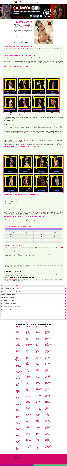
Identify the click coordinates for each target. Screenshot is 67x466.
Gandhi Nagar (18, 436)
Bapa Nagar (17, 365)
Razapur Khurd (47, 332)
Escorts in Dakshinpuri (21, 48)
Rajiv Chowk (37, 446)
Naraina (36, 372)
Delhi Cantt (17, 417)
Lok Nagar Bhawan (29, 440)
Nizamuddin (37, 397)
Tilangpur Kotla (47, 409)
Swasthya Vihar (47, 403)
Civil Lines (17, 403)
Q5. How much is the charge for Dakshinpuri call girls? (8, 300)
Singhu (46, 383)
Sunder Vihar (47, 401)
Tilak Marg (47, 407)
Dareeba (17, 409)
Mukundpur (37, 358)
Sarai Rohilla (47, 353)
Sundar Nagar (47, 400)
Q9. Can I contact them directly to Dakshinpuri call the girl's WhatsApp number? (12, 312)
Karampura (27, 401)
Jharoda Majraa (28, 377)
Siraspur (46, 384)
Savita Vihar (47, 362)
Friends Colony (18, 434)
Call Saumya (16, 465)
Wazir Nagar (47, 439)
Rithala (46, 333)
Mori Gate (37, 353)
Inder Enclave (28, 353)
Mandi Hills (37, 334)
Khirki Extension (28, 414)
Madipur (27, 446)
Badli (16, 356)
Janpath (27, 369)
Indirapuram (28, 358)
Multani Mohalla (38, 359)
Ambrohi (17, 337)
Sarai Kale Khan (47, 352)
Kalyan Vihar (28, 394)
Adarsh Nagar (18, 326)
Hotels (45, 2)
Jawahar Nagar (28, 371)
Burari (17, 385)
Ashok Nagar (18, 346)
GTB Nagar (27, 332)
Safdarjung (47, 343)
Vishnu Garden (47, 435)
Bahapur (17, 357)
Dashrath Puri (18, 411)
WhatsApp (50, 465)
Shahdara (47, 369)
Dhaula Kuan (18, 422)
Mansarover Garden (38, 340)
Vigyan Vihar (47, 427)
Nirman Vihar (37, 396)
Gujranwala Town (28, 334)
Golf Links (17, 449)
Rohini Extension (48, 337)
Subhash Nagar (47, 395)
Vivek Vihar (47, 438)
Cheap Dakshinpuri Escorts (41, 212)
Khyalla (27, 416)
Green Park (27, 331)
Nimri (36, 391)
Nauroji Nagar (37, 377)
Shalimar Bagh (47, 375)
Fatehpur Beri (18, 431)
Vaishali (46, 422)
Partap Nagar (37, 413)
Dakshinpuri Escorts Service (37, 219)
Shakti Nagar (47, 371)
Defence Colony (18, 415)
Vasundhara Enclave (48, 426)
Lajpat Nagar (28, 428)
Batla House (17, 367)
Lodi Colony (27, 439)
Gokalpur (17, 446)
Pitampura (37, 420)
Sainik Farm (47, 346)
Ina (26, 352)
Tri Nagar (46, 413)
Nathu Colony (37, 376)
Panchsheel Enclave (38, 409)
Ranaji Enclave (47, 326)
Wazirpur (46, 441)
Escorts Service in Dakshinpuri (24, 140)
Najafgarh (37, 364)
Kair (26, 388)
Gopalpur (17, 450)
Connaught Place (18, 404)
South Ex (46, 390)
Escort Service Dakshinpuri (18, 268)
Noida (36, 394)
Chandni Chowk (18, 392)
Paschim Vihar (37, 414)
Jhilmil (27, 378)
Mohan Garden (37, 352)
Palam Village (37, 408)
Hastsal (27, 346)
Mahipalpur (37, 326)
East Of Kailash (18, 428)
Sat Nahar (47, 358)
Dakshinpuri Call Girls (12, 279)
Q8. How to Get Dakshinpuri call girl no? (6, 309)
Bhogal (17, 377)
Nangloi (36, 371)
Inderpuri (27, 356)
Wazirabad (47, 440)
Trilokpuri (47, 414)
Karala (27, 400)
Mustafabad (37, 363)
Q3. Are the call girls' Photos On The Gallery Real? (8, 294)
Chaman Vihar (18, 389)
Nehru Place (37, 384)
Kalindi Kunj (27, 390)
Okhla (36, 402)
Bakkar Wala (18, 360)
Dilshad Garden (18, 423)
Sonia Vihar (47, 388)
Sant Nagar (47, 351)
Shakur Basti (47, 372)
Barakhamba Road (18, 366)
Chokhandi (17, 402)
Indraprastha (28, 359)
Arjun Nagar (18, 343)
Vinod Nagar (47, 433)
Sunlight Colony (48, 402)
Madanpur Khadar (28, 445)
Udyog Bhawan (47, 419)
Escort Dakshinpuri (20, 259)
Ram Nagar (37, 449)
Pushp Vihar (37, 429)
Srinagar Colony (48, 394)
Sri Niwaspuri (47, 391)
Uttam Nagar (47, 421)
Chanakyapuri (18, 390)
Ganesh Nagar (18, 437)
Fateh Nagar (18, 430)
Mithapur (36, 350)
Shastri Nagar (47, 377)
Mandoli (36, 337)
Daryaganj (17, 410)
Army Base (17, 344)
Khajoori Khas (28, 409)
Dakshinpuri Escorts (26, 25)
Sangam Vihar (47, 350)
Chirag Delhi (18, 397)
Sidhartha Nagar (48, 382)
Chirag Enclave (18, 398)
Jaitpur (27, 363)
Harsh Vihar (27, 345)
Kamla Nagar (28, 396)
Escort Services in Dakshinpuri (7, 58)
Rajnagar (36, 447)
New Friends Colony (38, 388)
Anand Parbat (18, 340)
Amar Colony (18, 334)
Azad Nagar (17, 351)
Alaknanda (17, 331)
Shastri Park (47, 378)
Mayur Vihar (37, 346)
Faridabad (17, 429)
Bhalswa (17, 373)
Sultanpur (47, 397)
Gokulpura (17, 447)
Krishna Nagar (28, 426)
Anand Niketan (18, 339)
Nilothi (36, 390)
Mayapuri (37, 345)
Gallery (36, 2)
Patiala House (37, 416)
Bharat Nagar (18, 374)
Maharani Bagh (28, 448)
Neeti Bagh (37, 382)
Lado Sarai (27, 427)
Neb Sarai (37, 381)
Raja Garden (37, 440)
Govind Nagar (28, 326)
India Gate (27, 357)
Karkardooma (28, 403)
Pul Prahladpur (37, 427)
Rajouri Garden (37, 448)
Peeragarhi (37, 419)
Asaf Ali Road (18, 345)
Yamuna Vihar (47, 446)
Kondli (27, 421)
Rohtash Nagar (47, 338)
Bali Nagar (17, 364)
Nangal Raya (37, 369)
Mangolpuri (37, 339)
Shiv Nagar (47, 381)
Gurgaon (27, 338)
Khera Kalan (27, 413)
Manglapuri (37, 338)
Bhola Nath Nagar (18, 378)
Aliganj (17, 332)
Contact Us (50, 2)
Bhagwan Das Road (19, 371)
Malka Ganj (37, 331)
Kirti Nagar (27, 419)
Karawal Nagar (28, 402)
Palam (36, 407)
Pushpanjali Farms (38, 433)
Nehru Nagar (37, 383)
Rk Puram (47, 334)
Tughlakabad (47, 415)
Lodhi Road (27, 438)
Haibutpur (27, 339)
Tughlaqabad (47, 416)
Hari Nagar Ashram (29, 344)
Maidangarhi (37, 327)
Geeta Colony (18, 441)
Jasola (26, 370)
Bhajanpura (17, 372)
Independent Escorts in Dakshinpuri (22, 132)
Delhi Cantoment (18, 416)
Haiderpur (27, 340)
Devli (16, 421)
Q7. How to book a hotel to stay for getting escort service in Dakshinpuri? (11, 306)
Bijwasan (17, 379)
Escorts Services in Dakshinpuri (36, 199)
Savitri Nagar (47, 363)
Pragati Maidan (37, 422)
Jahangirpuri (28, 362)
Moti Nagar (37, 356)
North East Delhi (38, 400)
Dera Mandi (17, 418)
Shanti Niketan (47, 376)
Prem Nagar (37, 426)
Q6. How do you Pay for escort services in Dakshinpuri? (8, 303)
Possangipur (37, 421)
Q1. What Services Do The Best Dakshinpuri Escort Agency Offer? (10, 288)
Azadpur (17, 352)
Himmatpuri (27, 350)
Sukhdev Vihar (47, 396)
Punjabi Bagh (37, 428)
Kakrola (27, 389)
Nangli (36, 370)
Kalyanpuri (27, 395)
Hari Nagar (27, 343)
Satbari (46, 359)
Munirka (36, 362)
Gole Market (17, 448)
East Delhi (17, 427)
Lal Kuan (27, 432)
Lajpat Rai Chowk (28, 429)
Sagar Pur (47, 345)
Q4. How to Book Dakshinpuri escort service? (7, 297)
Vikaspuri (46, 432)
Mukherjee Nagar (38, 357)
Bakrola (17, 361)
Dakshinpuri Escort (7, 148)
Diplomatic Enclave (19, 424)
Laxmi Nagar (28, 434)
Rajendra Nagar (38, 441)
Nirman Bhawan (38, 395)
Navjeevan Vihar (38, 378)
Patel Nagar (37, 415)
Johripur (27, 382)
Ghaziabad (47, 451)
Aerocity (17, 327)
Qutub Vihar (37, 435)
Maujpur (36, 344)
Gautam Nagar (18, 440)
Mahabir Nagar (28, 447)
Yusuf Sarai (47, 448)
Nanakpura (37, 365)
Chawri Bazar (18, 393)
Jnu (26, 381)
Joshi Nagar (27, 384)
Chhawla (17, 396)
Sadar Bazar (47, 340)
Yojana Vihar (47, 447)
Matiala (36, 343)
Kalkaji (27, 391)
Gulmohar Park (28, 337)
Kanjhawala (27, 397)
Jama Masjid (27, 364)
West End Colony (48, 445)
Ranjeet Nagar (47, 331)
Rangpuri (46, 327)
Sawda (46, 364)
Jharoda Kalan (28, 376)
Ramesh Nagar (37, 450)
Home (32, 2)
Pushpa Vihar (37, 432)
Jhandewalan (28, 375)
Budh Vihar (17, 384)
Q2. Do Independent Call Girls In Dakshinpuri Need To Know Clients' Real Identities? (12, 291)
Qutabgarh (37, 434)
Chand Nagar (18, 391)
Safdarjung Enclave (48, 344)
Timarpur (46, 410)
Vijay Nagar (47, 428)
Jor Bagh (27, 383)
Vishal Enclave (47, 434)
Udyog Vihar (47, 420)
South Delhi (47, 389)
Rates (41, 2)
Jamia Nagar (27, 365)
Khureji (27, 415)
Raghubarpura (37, 438)
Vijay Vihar (47, 429)
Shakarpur (47, 370)
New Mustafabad (38, 389)
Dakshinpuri (18, 408)
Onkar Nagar (37, 403)
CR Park (17, 405)
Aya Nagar (17, 350)
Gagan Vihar (18, 435)
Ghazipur (17, 442)
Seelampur (47, 365)
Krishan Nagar (28, 422)
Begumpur (17, 370)
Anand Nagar (18, 338)
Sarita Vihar (47, 356)
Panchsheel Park (38, 410)
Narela (36, 375)
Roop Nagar (47, 339)
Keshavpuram (28, 408)
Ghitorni (17, 443)
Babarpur (17, 353)
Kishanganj (27, 420)
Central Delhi (18, 386)
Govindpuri (27, 327)
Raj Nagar (37, 439)
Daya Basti (17, 412)
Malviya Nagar (37, 332)
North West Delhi (38, 401)
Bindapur (17, 380)
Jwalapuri (27, 372)
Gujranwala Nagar (28, 333)
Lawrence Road (28, 433)
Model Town (37, 351)
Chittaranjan (18, 399)
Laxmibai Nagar (28, 435)
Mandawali (37, 333)
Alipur (17, 333)
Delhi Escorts (26, 462)
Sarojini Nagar (47, 357)
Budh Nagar (17, 383)
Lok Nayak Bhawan (29, 441)
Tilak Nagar (47, 408)
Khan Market (28, 410)
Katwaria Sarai (28, 407)
